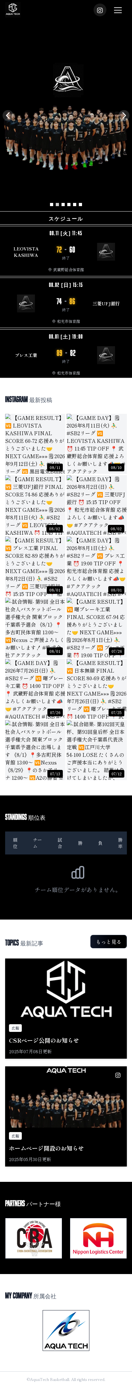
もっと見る (108, 941)
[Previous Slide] (8, 115)
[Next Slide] (124, 115)
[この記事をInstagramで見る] (118, 1075)
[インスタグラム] (100, 10)
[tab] (51, 204)
